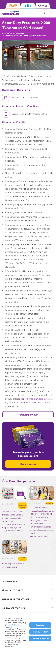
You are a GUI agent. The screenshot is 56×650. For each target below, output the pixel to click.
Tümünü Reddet (40, 631)
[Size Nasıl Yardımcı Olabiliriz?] (45, 13)
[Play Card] (13, 6)
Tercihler (40, 625)
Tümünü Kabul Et (40, 638)
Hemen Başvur (28, 464)
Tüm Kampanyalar (28, 414)
